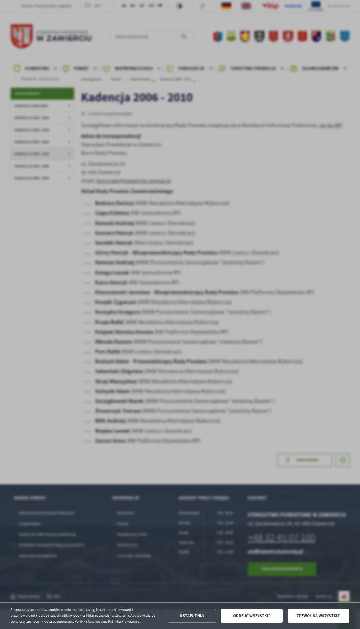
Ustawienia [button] (192, 615)
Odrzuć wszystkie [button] (252, 615)
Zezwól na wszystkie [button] (318, 615)
